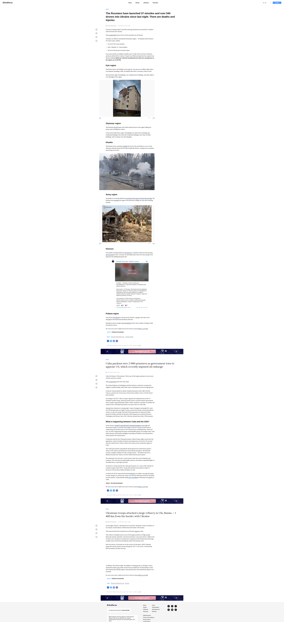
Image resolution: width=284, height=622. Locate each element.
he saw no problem (132, 477)
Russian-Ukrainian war (117, 337)
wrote (107, 546)
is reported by (113, 35)
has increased (110, 254)
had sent (132, 473)
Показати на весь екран (101, 82)
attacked (116, 200)
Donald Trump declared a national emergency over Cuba (131, 425)
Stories (137, 2)
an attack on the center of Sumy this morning (139, 198)
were (129, 69)
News (130, 2)
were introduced (126, 323)
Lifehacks (146, 2)
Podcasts (155, 2)
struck (115, 127)
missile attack (129, 337)
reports (137, 531)
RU (265, 2)
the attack (127, 252)
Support (277, 2)
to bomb (124, 146)
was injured (116, 317)
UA (263, 2)
